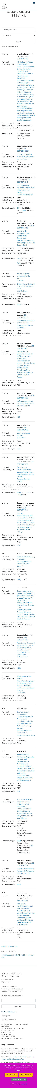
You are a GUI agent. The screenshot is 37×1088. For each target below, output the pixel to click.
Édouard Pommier (23, 873)
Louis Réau (21, 327)
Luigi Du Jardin (22, 291)
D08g (19, 579)
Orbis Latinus (22, 467)
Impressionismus (23, 185)
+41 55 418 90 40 (12, 986)
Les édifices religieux (24, 154)
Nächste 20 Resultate (9, 946)
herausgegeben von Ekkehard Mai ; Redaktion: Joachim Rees (26, 732)
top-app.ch (24, 1084)
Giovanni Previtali (23, 406)
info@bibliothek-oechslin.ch (14, 989)
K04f (18, 545)
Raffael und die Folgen (25, 799)
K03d (19, 841)
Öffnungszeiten (6, 1015)
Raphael (20, 513)
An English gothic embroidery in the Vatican (23, 276)
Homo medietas (23, 754)
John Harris (21, 438)
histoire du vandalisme (25, 325)
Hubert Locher (22, 657)
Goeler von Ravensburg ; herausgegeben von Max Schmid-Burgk (26, 242)
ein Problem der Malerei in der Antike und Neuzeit (25, 190)
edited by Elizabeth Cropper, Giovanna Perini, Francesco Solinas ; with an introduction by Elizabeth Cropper (26, 614)
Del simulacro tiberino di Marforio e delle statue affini (26, 286)
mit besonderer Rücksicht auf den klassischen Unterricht (25, 370)
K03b (19, 668)
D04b (19, 258)
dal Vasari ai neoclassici (25, 403)
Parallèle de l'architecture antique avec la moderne (25, 906)
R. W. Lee (20, 281)
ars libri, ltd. (21, 692)
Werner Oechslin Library (14, 991)
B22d (19, 492)
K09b (19, 449)
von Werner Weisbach (25, 194)
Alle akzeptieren (11, 1075)
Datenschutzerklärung (18, 1080)
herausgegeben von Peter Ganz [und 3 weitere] (24, 563)
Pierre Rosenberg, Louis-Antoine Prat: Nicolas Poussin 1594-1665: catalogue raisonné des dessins (26, 685)
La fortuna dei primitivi (25, 401)
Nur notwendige (26, 1075)
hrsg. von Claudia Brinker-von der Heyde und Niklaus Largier (25, 777)
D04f (18, 208)
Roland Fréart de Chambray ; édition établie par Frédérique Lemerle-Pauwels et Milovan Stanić (25, 920)
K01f (18, 417)
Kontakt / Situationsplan (9, 1019)
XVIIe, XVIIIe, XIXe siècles (25, 157)
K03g (19, 304)
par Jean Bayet (22, 159)
